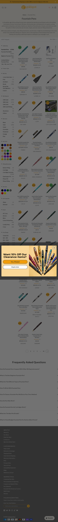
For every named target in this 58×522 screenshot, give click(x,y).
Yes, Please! (15, 262)
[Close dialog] (54, 248)
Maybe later (15, 267)
